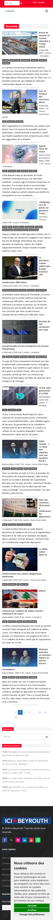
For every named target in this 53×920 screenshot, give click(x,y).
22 (39, 712)
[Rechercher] (47, 737)
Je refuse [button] (31, 910)
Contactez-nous (9, 863)
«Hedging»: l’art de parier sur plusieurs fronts (45, 208)
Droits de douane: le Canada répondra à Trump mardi (44, 39)
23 (45, 712)
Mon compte (39, 2)
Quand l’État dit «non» (43, 149)
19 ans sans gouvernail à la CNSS (45, 390)
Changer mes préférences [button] (31, 914)
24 (16, 717)
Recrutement (8, 874)
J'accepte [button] (31, 905)
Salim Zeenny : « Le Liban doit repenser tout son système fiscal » (44, 451)
